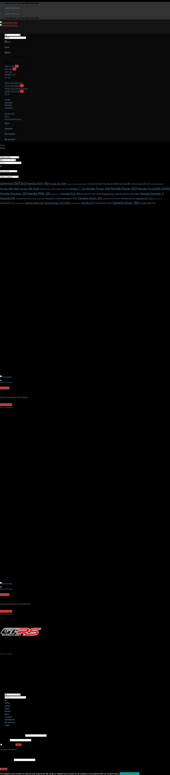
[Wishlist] (1, 380)
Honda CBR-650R (29, 189)
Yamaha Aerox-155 (90, 198)
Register (3, 769)
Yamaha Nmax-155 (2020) (57, 203)
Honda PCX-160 (110, 193)
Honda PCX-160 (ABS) (129, 193)
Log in (19, 745)
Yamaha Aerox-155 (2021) (111, 198)
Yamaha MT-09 (157, 199)
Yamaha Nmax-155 (34, 203)
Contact (8, 128)
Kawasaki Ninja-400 (22, 198)
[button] (6, 382)
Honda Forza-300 (98, 188)
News (7, 123)
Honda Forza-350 (124, 188)
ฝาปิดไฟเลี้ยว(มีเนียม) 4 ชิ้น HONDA (14, 397)
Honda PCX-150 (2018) (91, 193)
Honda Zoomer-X (152, 193)
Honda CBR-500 (157, 184)
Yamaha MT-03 (144, 198)
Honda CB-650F (95, 183)
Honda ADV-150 (38, 183)
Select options (6, 404)
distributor (10, 133)
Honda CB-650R (111, 183)
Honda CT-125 (77, 189)
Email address (6, 759)
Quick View (4, 388)
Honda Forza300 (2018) (153, 188)
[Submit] (1, 166)
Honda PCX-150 (70, 194)
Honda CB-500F (82, 184)
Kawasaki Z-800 (52, 198)
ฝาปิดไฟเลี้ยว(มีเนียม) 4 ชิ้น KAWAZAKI (15, 603)
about (7, 41)
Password (4, 740)
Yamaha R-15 (75, 203)
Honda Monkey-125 (13, 193)
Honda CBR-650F (9, 189)
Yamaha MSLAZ (128, 198)
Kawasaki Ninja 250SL (38, 199)
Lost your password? (8, 749)
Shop (7, 47)
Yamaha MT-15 (7, 203)
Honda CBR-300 (143, 183)
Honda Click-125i (47, 188)
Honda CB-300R (71, 184)
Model (8, 52)
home (7, 36)
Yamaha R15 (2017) (103, 203)
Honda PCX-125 (55, 194)
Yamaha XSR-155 (147, 203)
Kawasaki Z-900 (69, 198)
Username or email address (12, 735)
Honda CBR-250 (127, 183)
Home (2, 145)
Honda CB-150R (57, 183)
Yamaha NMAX (19, 203)
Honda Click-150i (62, 189)
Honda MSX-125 (38, 193)
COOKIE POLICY (132, 773)
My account (10, 139)
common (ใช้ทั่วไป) (13, 183)
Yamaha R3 (87, 203)
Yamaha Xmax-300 (125, 202)
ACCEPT (123, 773)
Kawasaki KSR (7, 198)
